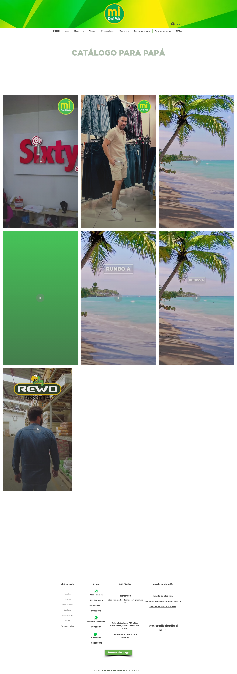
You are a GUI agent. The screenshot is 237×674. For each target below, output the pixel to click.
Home (67, 621)
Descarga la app (67, 615)
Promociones (67, 605)
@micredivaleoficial (163, 625)
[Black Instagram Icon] (160, 630)
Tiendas (67, 599)
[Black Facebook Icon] (165, 630)
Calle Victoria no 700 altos (124, 623)
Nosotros (67, 594)
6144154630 (125, 596)
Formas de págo (67, 626)
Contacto (67, 610)
